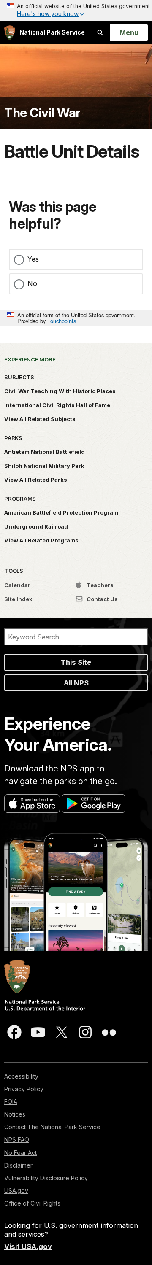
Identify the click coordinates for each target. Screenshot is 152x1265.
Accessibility (21, 1076)
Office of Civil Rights (32, 1203)
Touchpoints (61, 321)
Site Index (18, 599)
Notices (14, 1114)
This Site (76, 662)
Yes (33, 259)
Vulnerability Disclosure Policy (46, 1177)
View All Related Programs (41, 540)
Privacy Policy (23, 1088)
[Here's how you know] (76, 10)
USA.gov (16, 1190)
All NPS (76, 683)
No (32, 283)
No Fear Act (20, 1152)
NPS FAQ (16, 1139)
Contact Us (101, 599)
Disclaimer (18, 1165)
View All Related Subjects (40, 418)
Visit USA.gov (28, 1246)
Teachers (99, 585)
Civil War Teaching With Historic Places (60, 391)
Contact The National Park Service (52, 1126)
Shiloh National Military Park (44, 465)
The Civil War (42, 113)
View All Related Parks (35, 479)
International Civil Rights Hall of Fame (57, 405)
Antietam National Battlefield (44, 451)
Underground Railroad (36, 526)
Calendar (17, 585)
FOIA (10, 1101)
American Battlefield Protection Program (61, 512)
